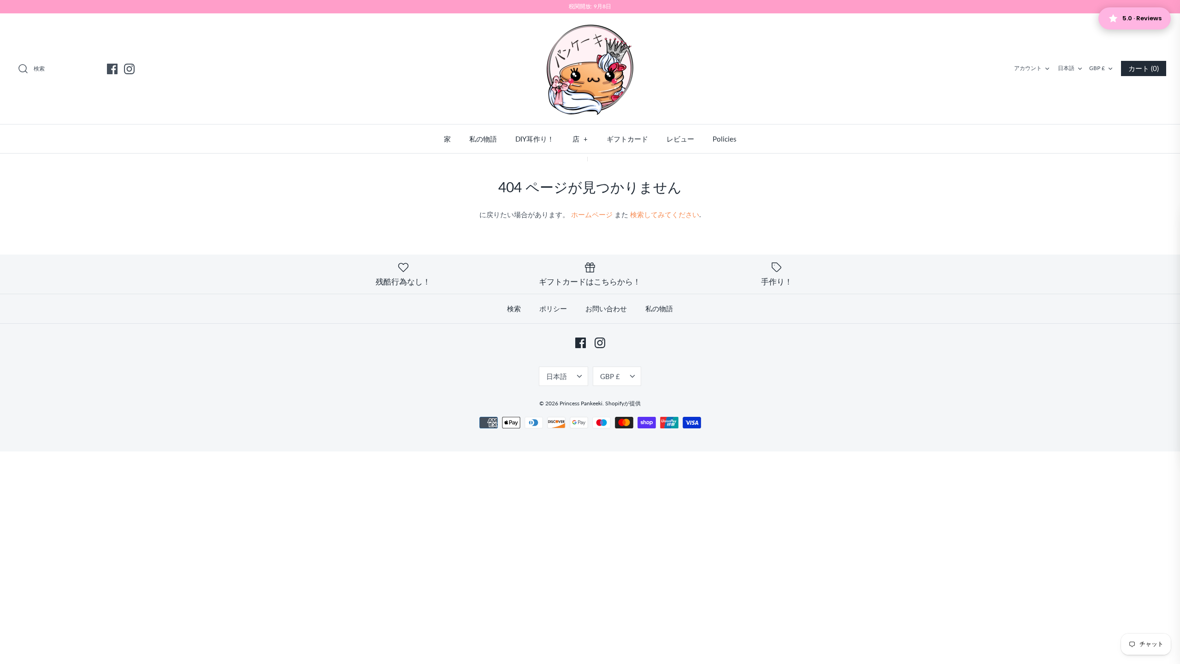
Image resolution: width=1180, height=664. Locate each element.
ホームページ (592, 214)
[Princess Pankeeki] (590, 69)
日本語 (1066, 68)
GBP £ (1097, 68)
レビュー (680, 139)
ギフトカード (627, 139)
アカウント (1028, 68)
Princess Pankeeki (581, 403)
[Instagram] (129, 69)
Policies (725, 139)
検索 (514, 308)
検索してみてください (664, 214)
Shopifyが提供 (623, 403)
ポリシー (553, 308)
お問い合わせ (606, 308)
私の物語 (483, 139)
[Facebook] (112, 69)
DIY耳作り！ (534, 139)
